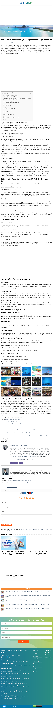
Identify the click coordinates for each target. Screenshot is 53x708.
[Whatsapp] (7, 490)
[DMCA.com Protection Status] (37, 706)
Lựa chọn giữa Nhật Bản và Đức (10, 95)
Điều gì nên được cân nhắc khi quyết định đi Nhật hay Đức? (17, 98)
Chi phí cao (7, 104)
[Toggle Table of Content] (30, 93)
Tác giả (4, 119)
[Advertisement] (26, 15)
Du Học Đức (29, 529)
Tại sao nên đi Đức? (7, 116)
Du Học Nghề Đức (36, 529)
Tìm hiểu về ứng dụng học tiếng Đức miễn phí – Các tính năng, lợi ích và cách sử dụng (23, 429)
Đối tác (34, 666)
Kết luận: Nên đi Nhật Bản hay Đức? (11, 117)
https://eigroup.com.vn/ (35, 459)
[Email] (20, 463)
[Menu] (2, 2)
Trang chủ (35, 653)
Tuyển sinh (36, 661)
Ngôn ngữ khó (8, 105)
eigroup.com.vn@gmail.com (12, 419)
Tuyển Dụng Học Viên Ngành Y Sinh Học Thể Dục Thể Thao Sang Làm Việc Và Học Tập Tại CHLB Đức (28, 596)
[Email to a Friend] (28, 493)
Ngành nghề (36, 663)
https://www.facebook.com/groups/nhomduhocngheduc (24, 458)
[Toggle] (41, 659)
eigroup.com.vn (12, 657)
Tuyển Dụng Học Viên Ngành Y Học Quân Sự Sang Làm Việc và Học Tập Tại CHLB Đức (27, 604)
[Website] (22, 463)
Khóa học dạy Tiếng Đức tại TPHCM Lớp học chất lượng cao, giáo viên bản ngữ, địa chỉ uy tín (25, 435)
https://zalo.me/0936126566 (17, 459)
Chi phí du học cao (9, 112)
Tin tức (34, 668)
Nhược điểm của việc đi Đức (9, 108)
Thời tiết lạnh (7, 111)
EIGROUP (42, 529)
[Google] (9, 490)
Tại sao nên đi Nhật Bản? (9, 114)
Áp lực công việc (8, 106)
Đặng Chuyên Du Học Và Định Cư (17, 42)
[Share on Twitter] (25, 493)
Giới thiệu (35, 656)
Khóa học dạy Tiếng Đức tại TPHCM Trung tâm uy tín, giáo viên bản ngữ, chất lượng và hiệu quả (26, 432)
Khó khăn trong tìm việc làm (11, 109)
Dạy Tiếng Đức (24, 529)
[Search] (51, 2)
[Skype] (5, 490)
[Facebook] (4, 490)
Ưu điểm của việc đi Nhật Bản (11, 99)
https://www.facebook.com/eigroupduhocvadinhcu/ (23, 456)
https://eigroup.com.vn (13, 421)
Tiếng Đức (35, 658)
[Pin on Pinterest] (30, 493)
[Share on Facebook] (23, 493)
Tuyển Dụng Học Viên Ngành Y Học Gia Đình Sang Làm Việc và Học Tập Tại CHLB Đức (27, 608)
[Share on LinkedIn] (32, 493)
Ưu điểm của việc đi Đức (10, 101)
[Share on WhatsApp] (21, 493)
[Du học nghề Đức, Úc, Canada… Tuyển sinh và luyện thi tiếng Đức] (26, 2)
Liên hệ (35, 671)
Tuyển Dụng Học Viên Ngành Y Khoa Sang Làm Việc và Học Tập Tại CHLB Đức (25, 600)
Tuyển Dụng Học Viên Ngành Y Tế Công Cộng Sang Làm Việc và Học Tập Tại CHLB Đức (27, 591)
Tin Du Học (13, 529)
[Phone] (2, 490)
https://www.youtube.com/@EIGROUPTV (16, 423)
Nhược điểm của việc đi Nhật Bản (11, 102)
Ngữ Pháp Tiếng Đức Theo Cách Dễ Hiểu (11, 426)
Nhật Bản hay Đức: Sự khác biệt (11, 96)
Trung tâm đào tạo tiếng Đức (10, 530)
